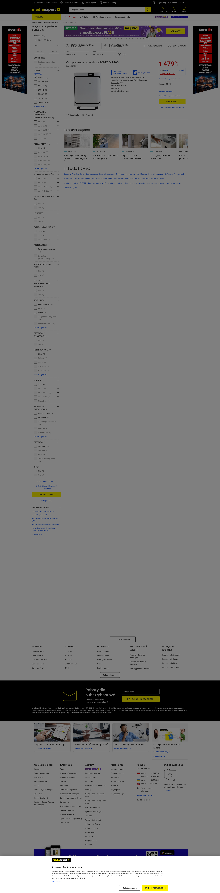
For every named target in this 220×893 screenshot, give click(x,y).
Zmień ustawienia (129, 888)
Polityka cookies (57, 882)
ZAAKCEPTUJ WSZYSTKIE (155, 888)
